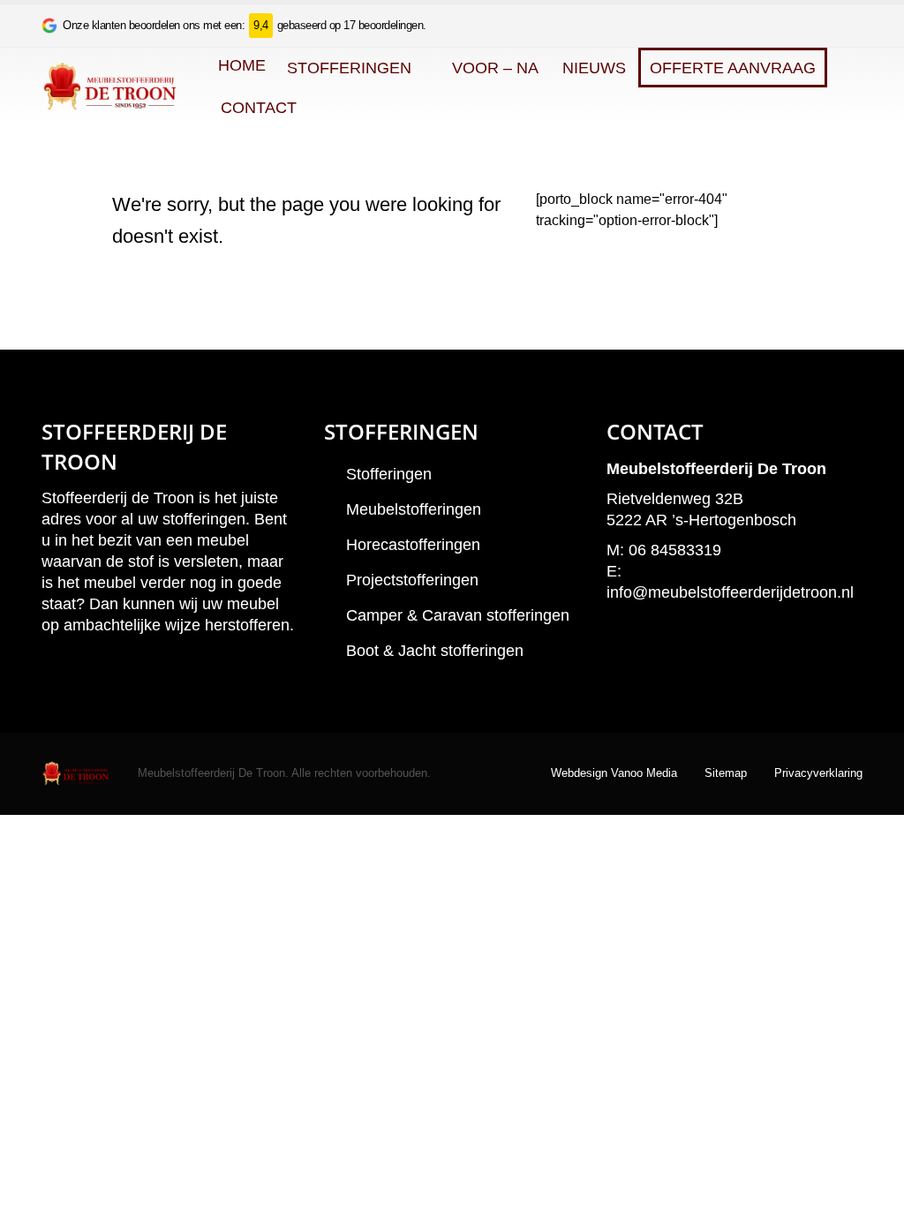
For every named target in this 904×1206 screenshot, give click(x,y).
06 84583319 (675, 550)
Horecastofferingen (413, 545)
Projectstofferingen (412, 580)
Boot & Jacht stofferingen (435, 651)
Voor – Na (495, 68)
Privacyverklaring (818, 773)
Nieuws (594, 68)
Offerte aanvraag (733, 68)
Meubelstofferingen (413, 509)
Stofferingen (349, 68)
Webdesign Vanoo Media (614, 773)
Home (242, 65)
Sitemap (725, 773)
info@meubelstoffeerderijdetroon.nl (730, 592)
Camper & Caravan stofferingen (457, 615)
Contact (259, 108)
